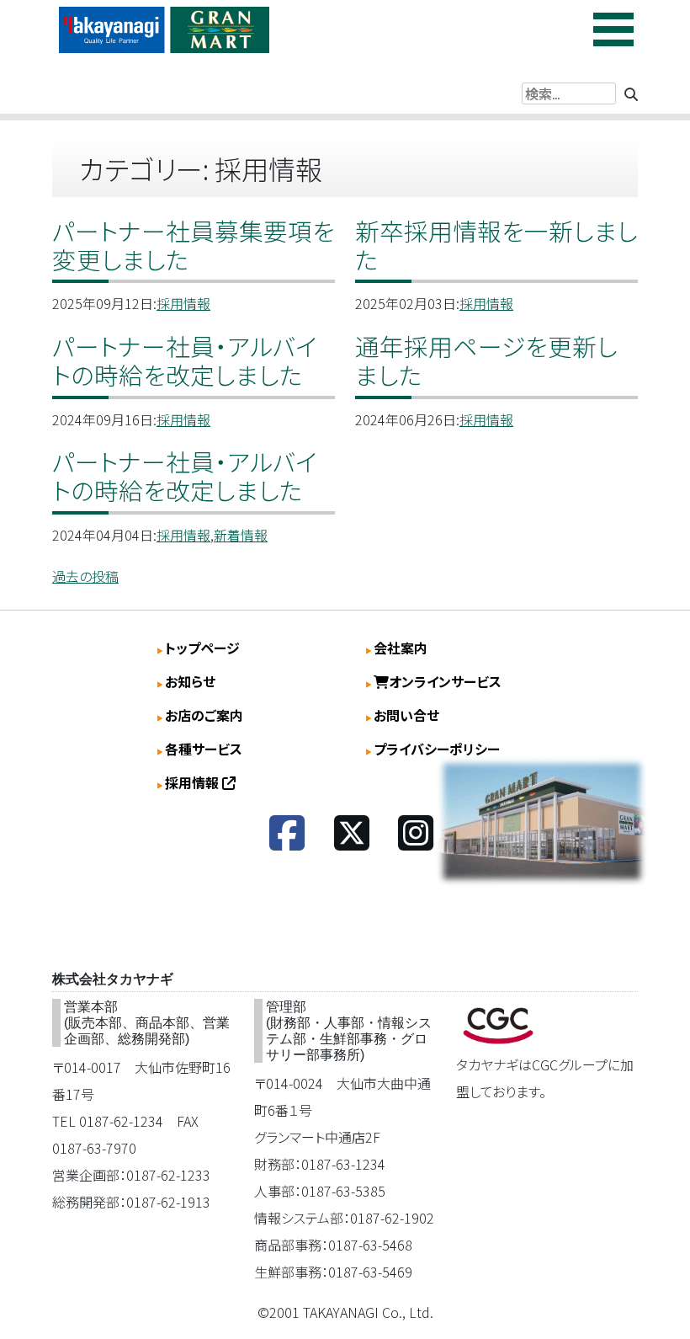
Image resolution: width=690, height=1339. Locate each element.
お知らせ (190, 681)
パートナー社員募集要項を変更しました (193, 244)
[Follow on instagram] (415, 842)
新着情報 (241, 535)
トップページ (202, 647)
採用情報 (183, 303)
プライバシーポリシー (437, 749)
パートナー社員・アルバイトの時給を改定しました (184, 360)
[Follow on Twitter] (351, 842)
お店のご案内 (204, 715)
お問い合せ (406, 715)
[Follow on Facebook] (287, 842)
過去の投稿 (85, 576)
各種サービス (203, 749)
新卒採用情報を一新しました (496, 244)
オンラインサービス (445, 681)
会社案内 (400, 647)
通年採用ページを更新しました (486, 360)
